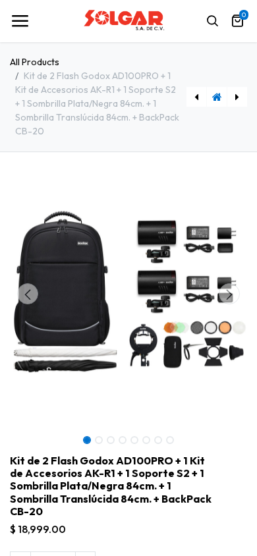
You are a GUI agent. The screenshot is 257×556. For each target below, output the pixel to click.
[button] (27, 293)
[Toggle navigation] (20, 21)
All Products (34, 62)
